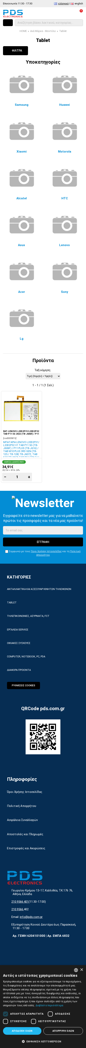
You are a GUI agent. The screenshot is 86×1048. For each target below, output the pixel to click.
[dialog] (43, 1006)
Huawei (64, 105)
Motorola (64, 151)
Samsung (21, 105)
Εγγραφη (43, 542)
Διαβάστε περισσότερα (49, 1005)
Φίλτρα (16, 50)
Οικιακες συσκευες (18, 643)
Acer (21, 292)
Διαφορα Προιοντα (19, 669)
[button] (43, 1041)
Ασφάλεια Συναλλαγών (22, 820)
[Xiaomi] (21, 131)
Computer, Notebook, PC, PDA (26, 656)
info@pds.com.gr (31, 917)
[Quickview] (37, 396)
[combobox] (76, 970)
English (79, 3)
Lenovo (64, 245)
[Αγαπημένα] (61, 13)
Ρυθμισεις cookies (23, 685)
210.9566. (17, 909)
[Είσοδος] (70, 13)
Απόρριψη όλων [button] (63, 1031)
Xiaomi (22, 151)
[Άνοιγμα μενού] (8, 22)
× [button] (81, 969)
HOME (23, 31)
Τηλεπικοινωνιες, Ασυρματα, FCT (28, 615)
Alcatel (21, 198)
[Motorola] (64, 131)
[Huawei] (64, 84)
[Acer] (21, 271)
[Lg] (21, 318)
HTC (64, 198)
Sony (64, 292)
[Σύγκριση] (53, 13)
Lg (21, 338)
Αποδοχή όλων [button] (22, 1031)
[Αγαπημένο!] (37, 406)
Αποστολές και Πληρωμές (25, 834)
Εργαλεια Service (17, 629)
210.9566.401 (20, 901)
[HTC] (64, 178)
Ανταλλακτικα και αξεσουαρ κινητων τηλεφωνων (39, 589)
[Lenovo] (64, 224)
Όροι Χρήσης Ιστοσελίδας (46, 551)
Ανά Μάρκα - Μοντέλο (43, 31)
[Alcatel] (21, 178)
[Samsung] (21, 84)
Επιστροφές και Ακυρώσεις (26, 848)
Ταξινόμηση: (42, 370)
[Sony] (64, 271)
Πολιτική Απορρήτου (21, 806)
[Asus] (21, 224)
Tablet (63, 31)
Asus (21, 245)
